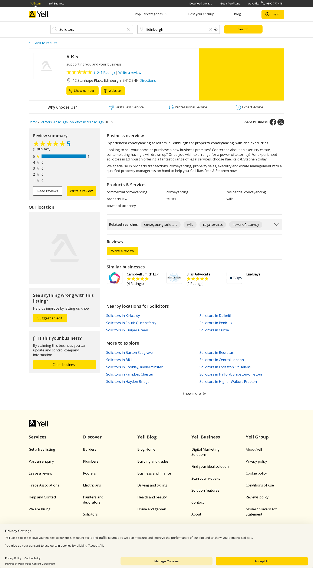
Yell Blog (147, 437)
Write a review (129, 72)
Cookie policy (256, 473)
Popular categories (149, 14)
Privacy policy (256, 461)
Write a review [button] (81, 191)
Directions (147, 80)
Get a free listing (230, 3)
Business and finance (154, 473)
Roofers (89, 473)
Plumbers (90, 461)
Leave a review (40, 473)
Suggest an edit (49, 318)
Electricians (92, 485)
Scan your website (205, 478)
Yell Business (56, 3)
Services (37, 437)
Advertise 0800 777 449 (265, 3)
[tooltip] (216, 29)
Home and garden (151, 509)
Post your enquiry (201, 14)
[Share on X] (280, 122)
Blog (237, 14)
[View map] (64, 248)
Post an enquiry (41, 461)
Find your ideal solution (210, 466)
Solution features (205, 490)
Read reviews (47, 191)
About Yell (254, 449)
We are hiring (39, 509)
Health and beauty (152, 497)
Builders (89, 449)
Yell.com (35, 3)
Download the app (201, 3)
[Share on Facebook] (273, 122)
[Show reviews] (50, 144)
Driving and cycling (152, 485)
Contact (197, 502)
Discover (92, 437)
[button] (128, 29)
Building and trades (152, 461)
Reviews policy (257, 497)
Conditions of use (260, 485)
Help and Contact (42, 497)
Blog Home (146, 449)
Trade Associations (44, 485)
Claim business (64, 364)
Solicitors (90, 514)
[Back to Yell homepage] (39, 14)
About (196, 514)
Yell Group (257, 437)
